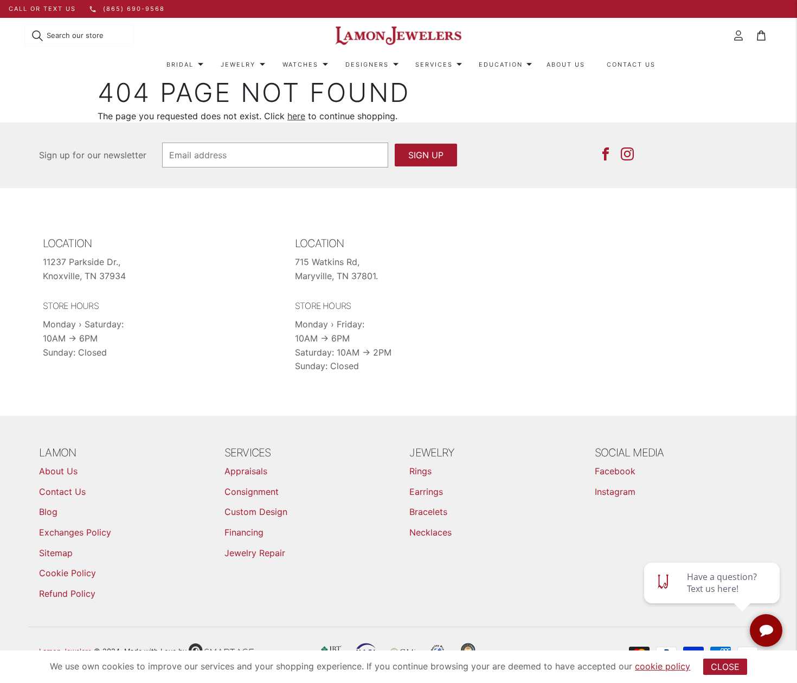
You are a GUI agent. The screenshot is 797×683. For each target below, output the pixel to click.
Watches (300, 64)
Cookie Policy (67, 573)
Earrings (426, 491)
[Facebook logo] (605, 153)
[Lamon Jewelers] (398, 36)
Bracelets (428, 511)
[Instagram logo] (627, 153)
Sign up (426, 155)
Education (501, 64)
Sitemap (56, 552)
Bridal (180, 64)
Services (434, 64)
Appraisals (245, 471)
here (296, 116)
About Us (566, 64)
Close (725, 666)
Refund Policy (67, 593)
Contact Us (631, 64)
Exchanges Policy (75, 532)
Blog (48, 511)
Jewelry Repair (254, 552)
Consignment (251, 491)
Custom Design (255, 511)
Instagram (615, 491)
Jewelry (238, 64)
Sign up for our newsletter (92, 155)
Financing (243, 532)
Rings (420, 471)
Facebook (615, 471)
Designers (367, 64)
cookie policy (662, 666)
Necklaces (430, 532)
